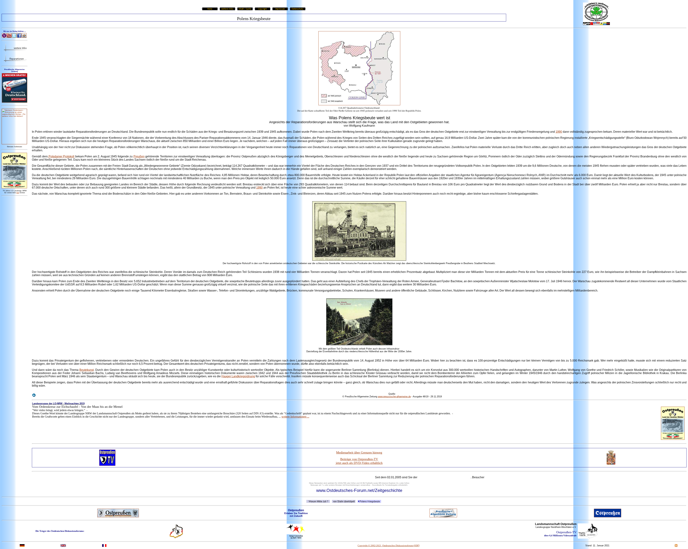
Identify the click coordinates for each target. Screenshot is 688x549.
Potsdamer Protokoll (61, 156)
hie (17, 193)
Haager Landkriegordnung (238, 376)
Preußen (139, 156)
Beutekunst (86, 369)
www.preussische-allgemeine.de (394, 396)
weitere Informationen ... (295, 416)
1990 (559, 131)
